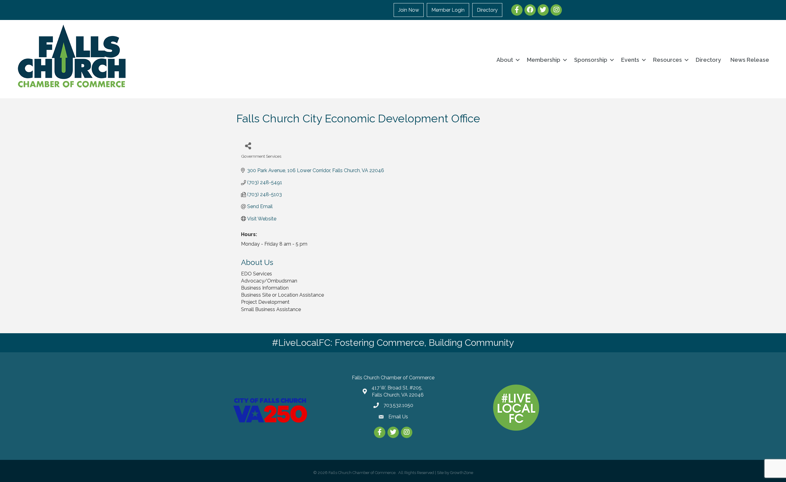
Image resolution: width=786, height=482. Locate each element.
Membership (543, 60)
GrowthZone (461, 472)
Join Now (408, 10)
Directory (487, 10)
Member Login (448, 10)
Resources (667, 60)
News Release (749, 60)
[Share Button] (248, 145)
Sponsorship (590, 60)
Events (630, 60)
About (504, 60)
